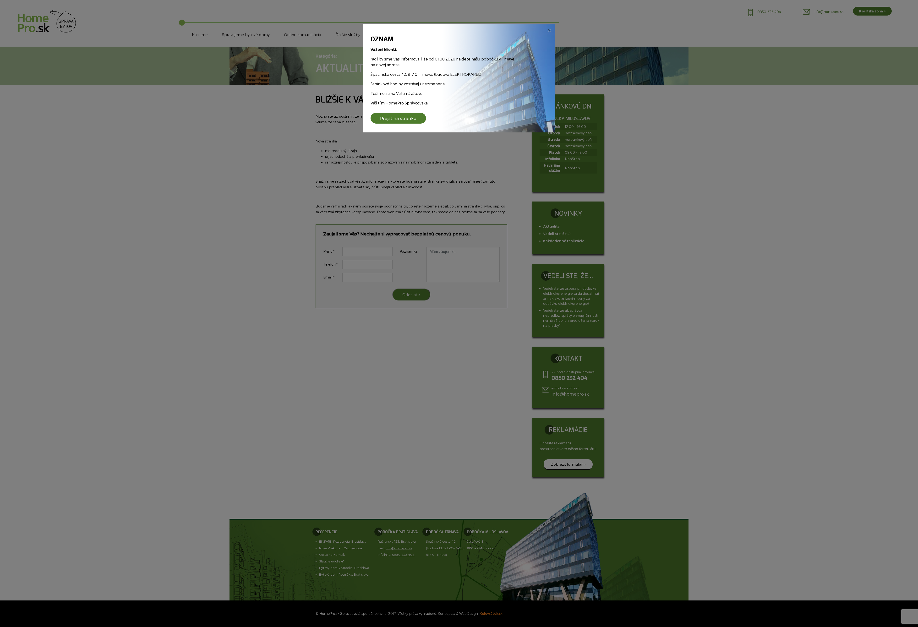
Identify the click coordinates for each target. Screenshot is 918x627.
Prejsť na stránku (398, 118)
